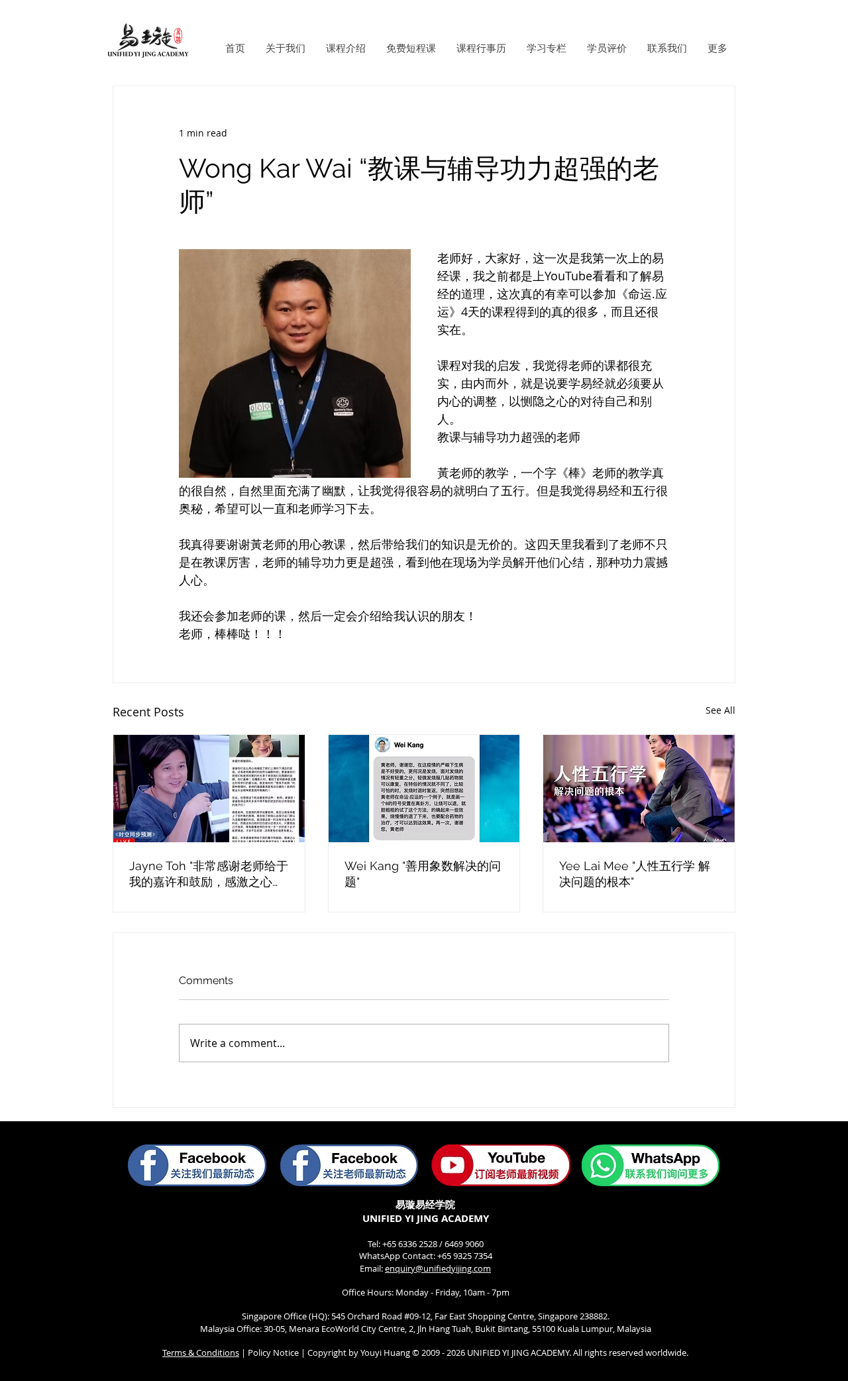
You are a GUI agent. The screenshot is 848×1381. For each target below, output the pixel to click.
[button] (285, 48)
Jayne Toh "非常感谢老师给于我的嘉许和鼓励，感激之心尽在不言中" (208, 874)
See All (720, 710)
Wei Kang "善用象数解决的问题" (422, 874)
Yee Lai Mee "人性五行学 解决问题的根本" (634, 874)
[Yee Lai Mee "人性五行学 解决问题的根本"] (639, 788)
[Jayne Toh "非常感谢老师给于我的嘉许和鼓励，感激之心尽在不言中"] (209, 788)
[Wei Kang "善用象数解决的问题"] (424, 788)
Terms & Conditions (200, 1352)
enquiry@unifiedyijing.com (438, 1268)
